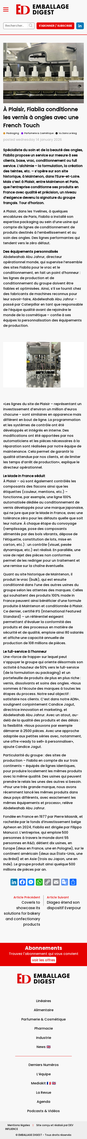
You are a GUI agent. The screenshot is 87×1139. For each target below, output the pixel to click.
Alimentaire (43, 1010)
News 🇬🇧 (44, 1046)
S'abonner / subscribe (55, 26)
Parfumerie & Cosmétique (43, 1019)
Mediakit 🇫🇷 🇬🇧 (43, 1083)
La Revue (43, 1092)
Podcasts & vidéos (43, 1111)
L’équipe (44, 1074)
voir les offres (43, 960)
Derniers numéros (44, 1064)
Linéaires (43, 1000)
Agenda (43, 1101)
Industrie (43, 1037)
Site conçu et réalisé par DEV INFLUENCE (39, 1127)
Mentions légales (19, 1125)
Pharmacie (43, 1028)
